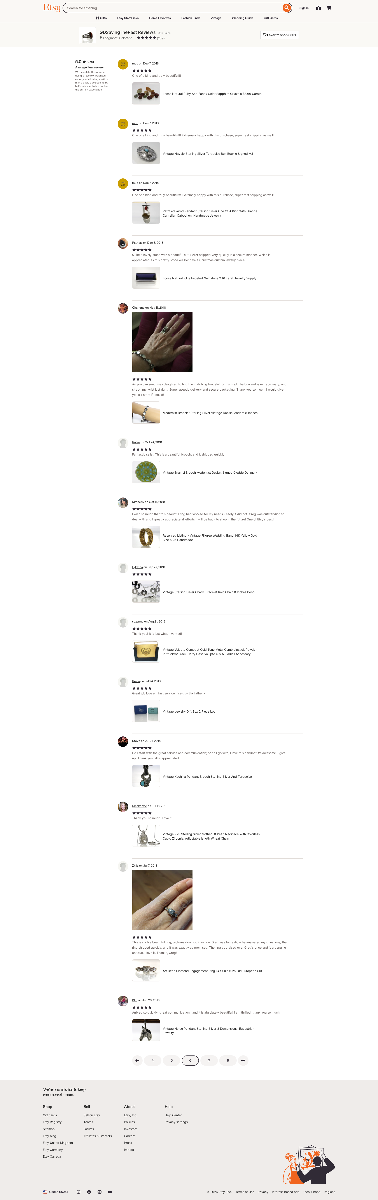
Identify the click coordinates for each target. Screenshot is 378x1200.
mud (135, 63)
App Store (57, 1171)
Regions (329, 1192)
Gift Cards (271, 18)
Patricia (137, 242)
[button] (55, 1192)
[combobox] (172, 8)
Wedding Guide (242, 18)
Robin (136, 442)
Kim (134, 1000)
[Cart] (329, 8)
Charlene (138, 307)
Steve (136, 741)
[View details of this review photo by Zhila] (162, 900)
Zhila (135, 865)
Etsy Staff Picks (128, 18)
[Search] (287, 8)
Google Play (90, 1171)
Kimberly (138, 502)
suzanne (138, 621)
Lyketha (137, 567)
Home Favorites (160, 18)
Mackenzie (139, 806)
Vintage (216, 18)
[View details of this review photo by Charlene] (162, 342)
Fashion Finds (190, 18)
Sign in (304, 8)
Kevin (136, 681)
